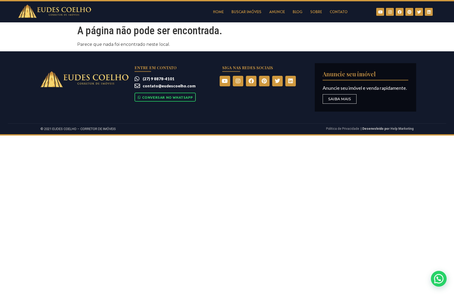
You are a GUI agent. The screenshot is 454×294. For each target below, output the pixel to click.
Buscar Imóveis (246, 11)
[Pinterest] (409, 12)
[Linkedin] (429, 12)
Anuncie (277, 11)
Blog (297, 11)
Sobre (316, 11)
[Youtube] (380, 12)
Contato (339, 11)
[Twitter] (419, 12)
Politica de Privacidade (342, 129)
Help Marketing (402, 129)
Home (218, 11)
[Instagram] (390, 12)
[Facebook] (400, 12)
